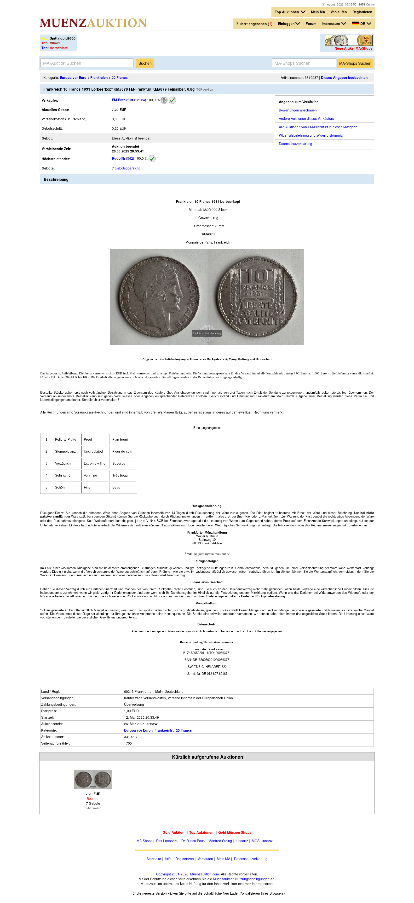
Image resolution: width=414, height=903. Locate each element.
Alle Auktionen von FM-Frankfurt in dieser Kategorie (318, 126)
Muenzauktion (223, 878)
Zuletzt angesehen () (254, 23)
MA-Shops (144, 840)
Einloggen (286, 23)
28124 (140, 99)
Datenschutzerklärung (295, 143)
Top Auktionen (287, 11)
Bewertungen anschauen (298, 110)
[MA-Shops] (349, 44)
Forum (311, 23)
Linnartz (242, 840)
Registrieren (362, 11)
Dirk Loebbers (167, 840)
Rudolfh (118, 158)
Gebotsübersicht (127, 168)
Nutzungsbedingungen (252, 878)
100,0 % (153, 99)
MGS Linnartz (262, 840)
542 (130, 158)
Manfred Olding (220, 840)
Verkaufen (339, 11)
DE (362, 23)
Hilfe (168, 858)
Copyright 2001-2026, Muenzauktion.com (187, 874)
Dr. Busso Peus (193, 840)
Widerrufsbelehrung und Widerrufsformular (311, 135)
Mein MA (318, 11)
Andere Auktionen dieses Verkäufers (306, 118)
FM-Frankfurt (122, 99)
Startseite (154, 858)
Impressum (331, 23)
